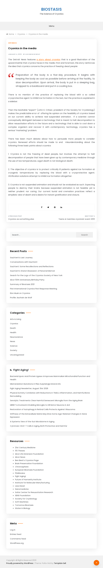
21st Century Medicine (25, 447)
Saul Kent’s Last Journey (21, 257)
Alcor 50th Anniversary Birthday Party (27, 279)
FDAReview (20, 473)
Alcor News (20, 457)
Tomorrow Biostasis (24, 505)
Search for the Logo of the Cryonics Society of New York (36, 275)
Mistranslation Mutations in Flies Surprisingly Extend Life (35, 384)
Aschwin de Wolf (32, 54)
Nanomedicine (22, 489)
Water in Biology (22, 508)
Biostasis (51, 9)
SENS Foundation (23, 495)
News (12, 341)
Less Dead (20, 486)
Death (13, 328)
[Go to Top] (96, 562)
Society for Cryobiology (26, 498)
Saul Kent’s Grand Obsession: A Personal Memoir (32, 271)
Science (13, 346)
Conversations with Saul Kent (23, 262)
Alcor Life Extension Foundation (29, 454)
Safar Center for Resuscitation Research (34, 492)
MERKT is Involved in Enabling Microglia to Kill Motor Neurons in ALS (40, 405)
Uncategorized (17, 354)
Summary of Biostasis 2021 (22, 284)
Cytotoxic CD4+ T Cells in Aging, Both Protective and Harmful (38, 426)
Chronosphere (22, 466)
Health (13, 332)
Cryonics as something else (21, 219)
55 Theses (20, 450)
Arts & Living (15, 319)
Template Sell (60, 563)
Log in (12, 529)
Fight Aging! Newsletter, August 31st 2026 (29, 388)
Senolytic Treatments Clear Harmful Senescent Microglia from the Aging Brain (46, 400)
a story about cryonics (48, 59)
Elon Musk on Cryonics (20, 293)
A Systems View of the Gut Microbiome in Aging (32, 421)
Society (13, 350)
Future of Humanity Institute (28, 479)
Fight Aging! (21, 370)
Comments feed (18, 538)
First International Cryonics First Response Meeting (33, 288)
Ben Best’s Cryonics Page (27, 460)
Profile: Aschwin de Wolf (21, 297)
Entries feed (15, 534)
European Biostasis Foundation (29, 470)
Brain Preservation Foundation (29, 463)
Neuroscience (16, 337)
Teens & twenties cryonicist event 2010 (77, 219)
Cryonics (12, 43)
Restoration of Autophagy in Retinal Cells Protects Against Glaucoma (42, 409)
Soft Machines (21, 501)
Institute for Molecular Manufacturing (32, 482)
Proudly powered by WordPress (20, 563)
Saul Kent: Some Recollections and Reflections (32, 266)
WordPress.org (17, 543)
